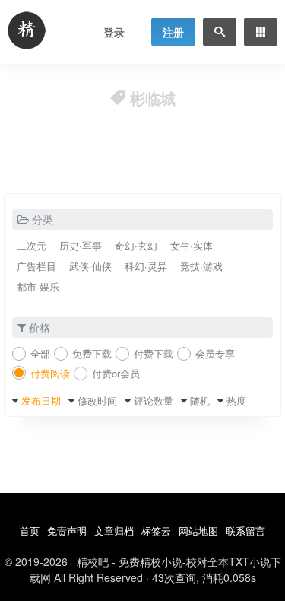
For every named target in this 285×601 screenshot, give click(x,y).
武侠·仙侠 (90, 266)
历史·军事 (80, 245)
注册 (173, 32)
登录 (114, 32)
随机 (200, 400)
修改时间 (97, 400)
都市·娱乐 (38, 286)
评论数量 (153, 400)
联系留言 (245, 530)
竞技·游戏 (201, 266)
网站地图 (198, 530)
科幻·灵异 (146, 266)
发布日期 (41, 400)
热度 (236, 400)
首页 (30, 530)
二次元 (31, 245)
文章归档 (114, 530)
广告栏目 (36, 266)
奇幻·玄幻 (136, 245)
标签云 (156, 530)
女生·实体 (191, 245)
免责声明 (67, 530)
